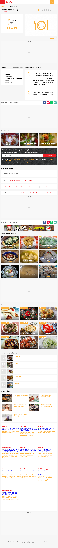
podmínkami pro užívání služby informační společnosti (22, 159)
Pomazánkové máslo (40, 192)
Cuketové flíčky (18, 376)
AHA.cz (4, 426)
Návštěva (42, 186)
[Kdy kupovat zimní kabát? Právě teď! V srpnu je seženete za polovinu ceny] (28, 450)
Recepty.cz (3, 6)
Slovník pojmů (49, 186)
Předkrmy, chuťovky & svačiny (15, 180)
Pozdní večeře (24, 186)
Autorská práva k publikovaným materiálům (36, 540)
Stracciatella (17, 356)
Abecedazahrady (7, 490)
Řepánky (16, 383)
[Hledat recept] (52, 2)
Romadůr (49, 192)
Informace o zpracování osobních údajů (23, 541)
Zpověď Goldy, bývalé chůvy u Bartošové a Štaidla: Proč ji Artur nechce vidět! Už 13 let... (45, 455)
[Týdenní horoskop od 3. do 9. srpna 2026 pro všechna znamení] (46, 428)
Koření (27, 192)
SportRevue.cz (6, 469)
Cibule (22, 192)
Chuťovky (6, 186)
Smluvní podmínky (28, 162)
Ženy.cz (22, 447)
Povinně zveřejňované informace (33, 542)
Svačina (17, 186)
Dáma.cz (40, 426)
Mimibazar (23, 426)
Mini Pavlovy (17, 363)
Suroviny (3, 67)
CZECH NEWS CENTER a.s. (15, 540)
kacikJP (5, 11)
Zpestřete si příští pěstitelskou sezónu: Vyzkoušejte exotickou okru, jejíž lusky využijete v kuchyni (10, 498)
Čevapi (16, 370)
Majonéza (32, 192)
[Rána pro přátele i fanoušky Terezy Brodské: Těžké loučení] (11, 428)
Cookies (32, 541)
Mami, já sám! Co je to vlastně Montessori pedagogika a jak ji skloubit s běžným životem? (27, 434)
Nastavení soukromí (38, 541)
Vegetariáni (36, 186)
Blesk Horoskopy (43, 469)
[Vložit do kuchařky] (8, 28)
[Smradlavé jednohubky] (41, 35)
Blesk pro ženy (6, 447)
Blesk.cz (40, 447)
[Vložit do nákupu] (12, 28)
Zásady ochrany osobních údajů (36, 162)
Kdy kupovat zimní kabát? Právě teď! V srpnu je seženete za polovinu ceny (27, 455)
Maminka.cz (23, 469)
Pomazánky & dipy (28, 180)
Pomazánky (11, 186)
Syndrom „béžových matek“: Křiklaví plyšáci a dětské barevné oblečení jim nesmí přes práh (28, 476)
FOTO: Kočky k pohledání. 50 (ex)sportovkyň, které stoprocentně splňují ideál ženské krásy (11, 476)
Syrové (30, 186)
